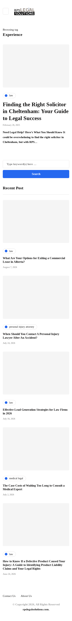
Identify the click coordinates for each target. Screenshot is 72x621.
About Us (26, 595)
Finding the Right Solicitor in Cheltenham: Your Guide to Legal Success (35, 111)
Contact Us (9, 595)
